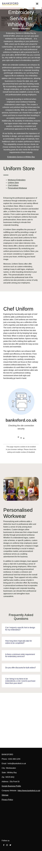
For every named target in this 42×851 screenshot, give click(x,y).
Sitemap (5, 795)
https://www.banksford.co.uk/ (29, 791)
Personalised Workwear (17, 188)
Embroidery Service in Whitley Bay (21, 157)
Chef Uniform (13, 185)
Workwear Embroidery (17, 180)
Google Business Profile (11, 786)
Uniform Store (13, 183)
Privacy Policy (7, 800)
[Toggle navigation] (37, 3)
